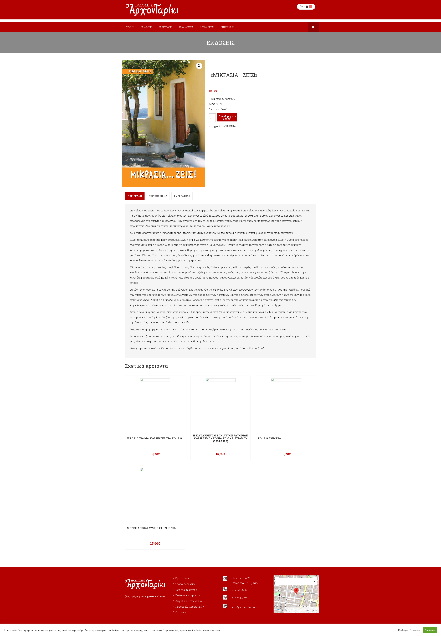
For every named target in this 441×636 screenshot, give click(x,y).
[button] (199, 66)
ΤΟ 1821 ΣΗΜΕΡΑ (269, 438)
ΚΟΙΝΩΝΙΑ (229, 126)
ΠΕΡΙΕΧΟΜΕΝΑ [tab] (158, 195)
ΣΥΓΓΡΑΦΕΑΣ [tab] (182, 195)
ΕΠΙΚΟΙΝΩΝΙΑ (228, 27)
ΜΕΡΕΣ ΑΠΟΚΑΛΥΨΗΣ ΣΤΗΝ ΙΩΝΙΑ (151, 528)
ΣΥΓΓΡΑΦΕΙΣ (165, 27)
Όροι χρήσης (182, 578)
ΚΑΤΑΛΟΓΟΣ (206, 27)
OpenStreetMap (296, 610)
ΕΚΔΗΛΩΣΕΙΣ (186, 27)
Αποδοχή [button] (430, 630)
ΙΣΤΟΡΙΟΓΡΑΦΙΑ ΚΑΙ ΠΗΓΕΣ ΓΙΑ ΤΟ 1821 (154, 438)
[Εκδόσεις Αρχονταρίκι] (152, 9)
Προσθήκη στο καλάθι (227, 117)
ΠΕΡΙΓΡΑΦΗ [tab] (134, 195)
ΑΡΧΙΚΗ (130, 27)
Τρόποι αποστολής (186, 589)
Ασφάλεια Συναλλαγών (188, 601)
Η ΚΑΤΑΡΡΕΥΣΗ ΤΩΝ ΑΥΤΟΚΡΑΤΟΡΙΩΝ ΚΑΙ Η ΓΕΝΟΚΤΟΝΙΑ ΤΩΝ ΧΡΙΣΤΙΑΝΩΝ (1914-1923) (220, 438)
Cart (302, 6)
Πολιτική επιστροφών (187, 595)
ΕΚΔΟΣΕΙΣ (146, 27)
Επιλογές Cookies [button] (409, 630)
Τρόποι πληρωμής (185, 584)
